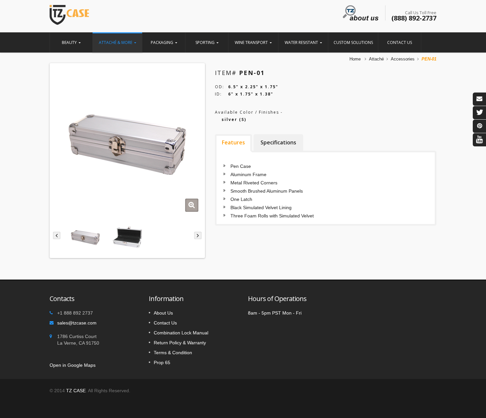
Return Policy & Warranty (180, 342)
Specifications (278, 142)
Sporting (205, 42)
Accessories (403, 59)
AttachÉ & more (115, 42)
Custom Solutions (353, 42)
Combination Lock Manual (181, 332)
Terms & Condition (173, 352)
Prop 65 (162, 362)
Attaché (376, 59)
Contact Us (399, 42)
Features (233, 142)
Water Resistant (301, 42)
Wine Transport (251, 42)
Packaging (162, 42)
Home (355, 59)
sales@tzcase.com (77, 322)
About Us (163, 313)
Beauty (69, 42)
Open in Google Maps (73, 365)
